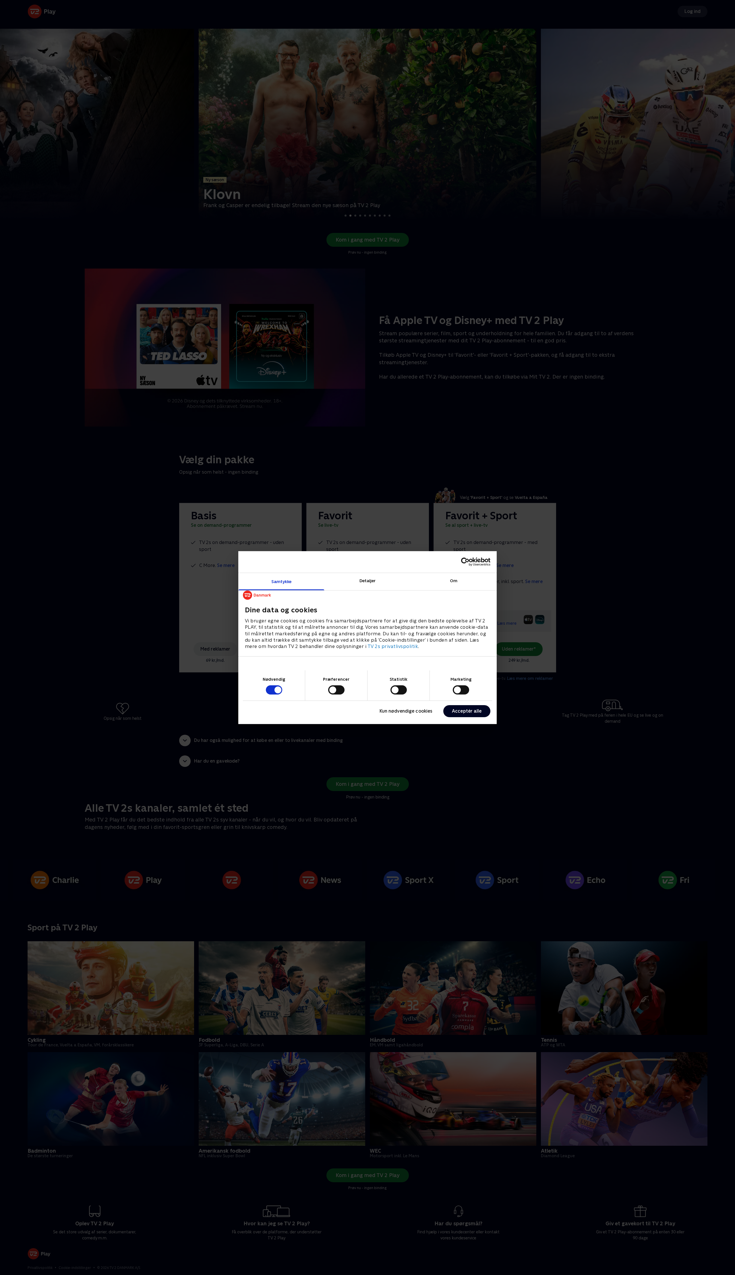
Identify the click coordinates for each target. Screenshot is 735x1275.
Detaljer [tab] (367, 580)
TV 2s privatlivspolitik (393, 646)
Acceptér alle (466, 711)
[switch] (336, 690)
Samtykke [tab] (281, 581)
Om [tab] (453, 580)
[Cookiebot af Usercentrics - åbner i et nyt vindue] (465, 562)
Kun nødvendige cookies (406, 711)
